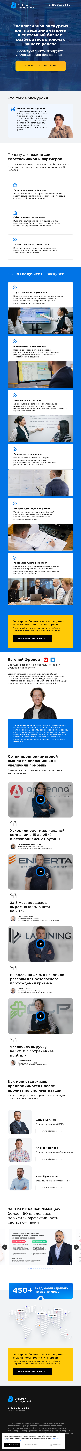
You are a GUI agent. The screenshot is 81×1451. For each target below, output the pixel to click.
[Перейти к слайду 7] (41, 1268)
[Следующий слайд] (76, 1247)
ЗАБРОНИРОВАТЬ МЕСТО (32, 638)
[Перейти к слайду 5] (37, 1268)
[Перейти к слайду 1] (28, 1268)
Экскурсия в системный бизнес (40, 66)
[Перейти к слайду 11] (50, 1268)
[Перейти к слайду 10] (47, 1268)
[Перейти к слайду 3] (33, 1268)
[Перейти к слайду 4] (35, 1268)
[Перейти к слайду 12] (52, 1268)
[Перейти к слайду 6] (39, 1268)
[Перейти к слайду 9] (45, 1268)
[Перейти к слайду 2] (31, 1268)
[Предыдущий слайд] (4, 1247)
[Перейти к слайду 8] (43, 1268)
